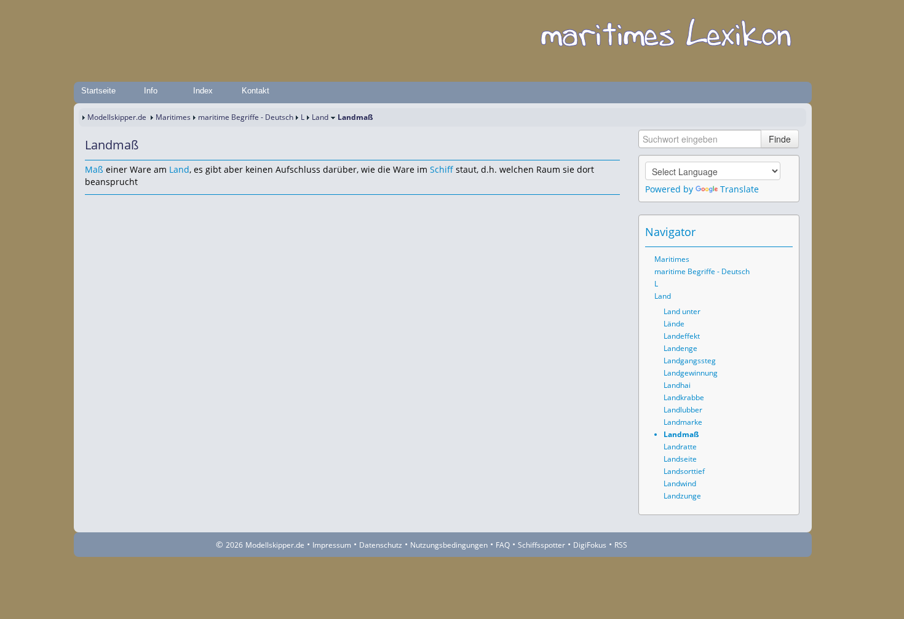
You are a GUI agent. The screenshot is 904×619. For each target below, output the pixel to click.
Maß (94, 169)
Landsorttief (684, 471)
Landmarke (683, 422)
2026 (234, 545)
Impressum (331, 545)
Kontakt (255, 90)
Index (203, 90)
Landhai (677, 385)
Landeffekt (682, 336)
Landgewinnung (691, 373)
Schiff (441, 169)
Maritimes (173, 117)
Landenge (680, 348)
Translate (739, 189)
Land (320, 117)
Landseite (680, 459)
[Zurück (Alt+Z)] (766, 231)
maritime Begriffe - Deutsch (245, 117)
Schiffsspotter (541, 545)
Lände (674, 323)
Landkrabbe (684, 397)
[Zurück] (110, 206)
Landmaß (681, 434)
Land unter (682, 311)
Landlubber (683, 409)
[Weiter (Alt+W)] (784, 231)
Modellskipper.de (116, 117)
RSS (620, 545)
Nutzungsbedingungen (449, 545)
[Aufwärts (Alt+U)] (749, 231)
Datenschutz (380, 545)
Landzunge (682, 496)
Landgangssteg (690, 360)
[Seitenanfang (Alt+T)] (93, 206)
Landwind (680, 483)
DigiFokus (589, 545)
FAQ (503, 545)
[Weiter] (128, 206)
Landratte (680, 446)
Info (150, 90)
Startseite (98, 90)
